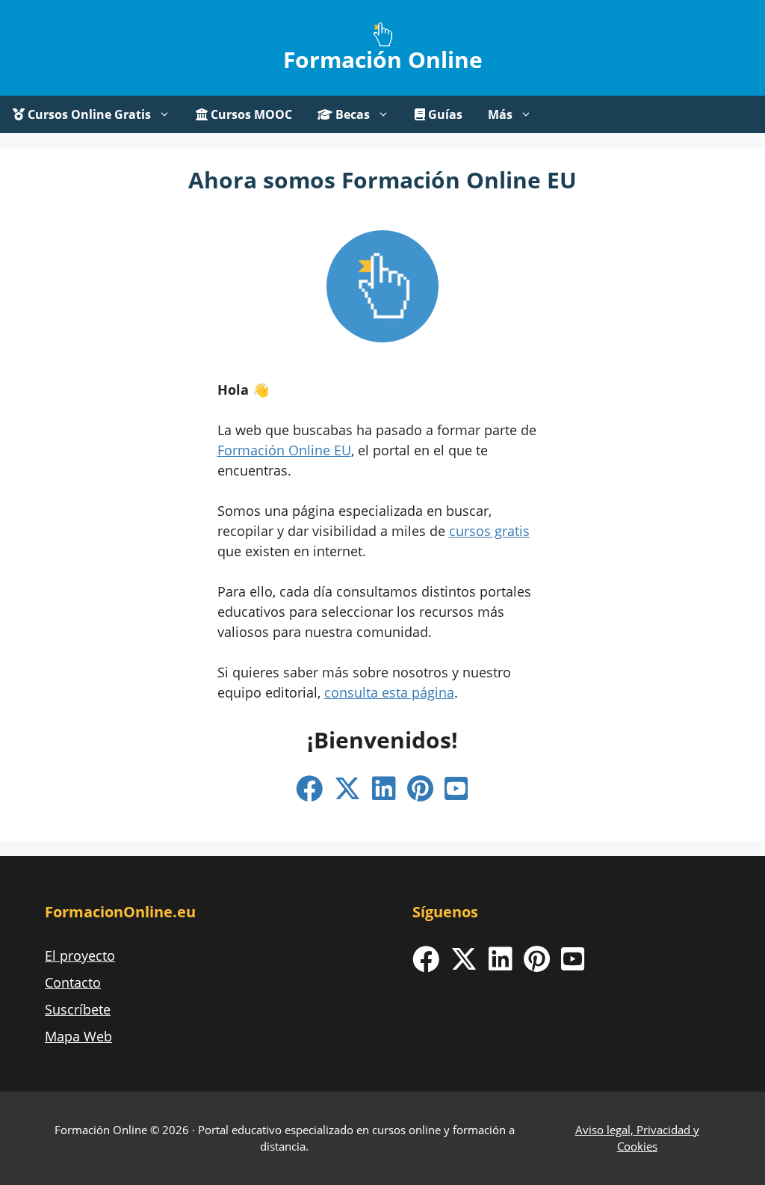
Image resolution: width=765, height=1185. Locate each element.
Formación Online (383, 59)
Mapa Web (78, 1036)
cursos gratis (489, 531)
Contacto (73, 982)
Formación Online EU (284, 450)
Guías (443, 114)
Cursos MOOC (250, 114)
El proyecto (80, 955)
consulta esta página (389, 692)
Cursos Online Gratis (88, 114)
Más (500, 114)
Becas (351, 114)
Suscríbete (78, 1009)
